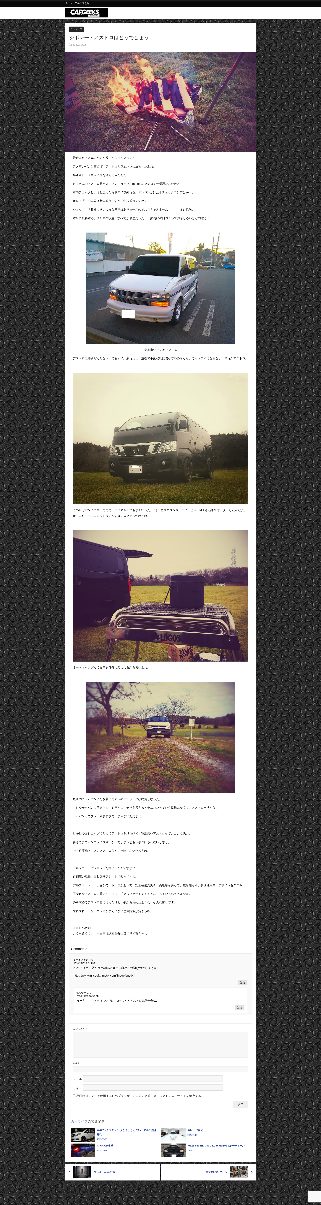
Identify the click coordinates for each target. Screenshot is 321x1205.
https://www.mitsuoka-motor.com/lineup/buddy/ (104, 975)
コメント (81, 1028)
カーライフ (76, 29)
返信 (242, 983)
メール (77, 1079)
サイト (77, 1088)
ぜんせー (81, 992)
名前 (76, 1062)
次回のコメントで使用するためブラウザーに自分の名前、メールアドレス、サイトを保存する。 (140, 1095)
